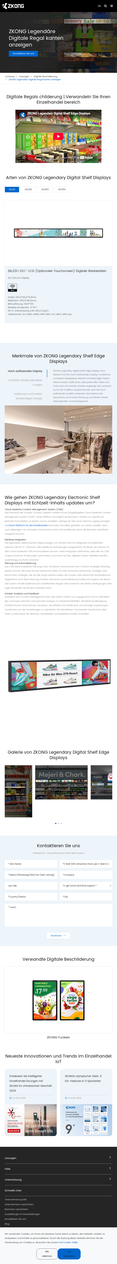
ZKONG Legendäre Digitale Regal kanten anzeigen (35, 79)
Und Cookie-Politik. (68, 1242)
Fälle (7, 1169)
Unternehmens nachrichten (19, 1204)
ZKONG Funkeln (58, 1037)
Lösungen (24, 76)
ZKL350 (45, 189)
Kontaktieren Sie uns (23, 53)
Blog (7, 1224)
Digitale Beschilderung (45, 76)
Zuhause (9, 76)
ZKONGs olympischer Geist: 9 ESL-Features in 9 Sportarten (83, 1078)
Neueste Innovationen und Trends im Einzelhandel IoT (58, 1059)
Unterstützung (13, 1180)
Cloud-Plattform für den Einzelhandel (27, 525)
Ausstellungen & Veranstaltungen (22, 1214)
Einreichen (58, 935)
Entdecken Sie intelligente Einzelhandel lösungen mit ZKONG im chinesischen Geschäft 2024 (30, 1083)
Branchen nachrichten (16, 1209)
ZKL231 (12, 189)
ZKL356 (62, 189)
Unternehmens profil (15, 1199)
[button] (55, 823)
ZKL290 (28, 189)
